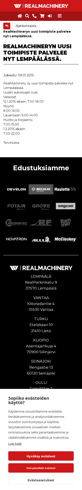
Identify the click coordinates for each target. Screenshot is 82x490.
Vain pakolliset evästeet (41, 468)
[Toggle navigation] (60, 16)
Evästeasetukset (41, 480)
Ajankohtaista (26, 26)
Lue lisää (14, 443)
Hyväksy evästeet (41, 456)
